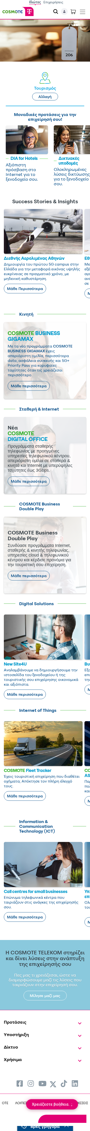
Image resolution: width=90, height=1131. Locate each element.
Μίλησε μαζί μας (45, 995)
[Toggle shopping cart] (73, 11)
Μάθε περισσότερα (29, 385)
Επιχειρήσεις (53, 2)
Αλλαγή (45, 96)
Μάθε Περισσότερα (25, 288)
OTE (5, 1103)
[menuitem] (20, 1083)
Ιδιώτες (35, 2)
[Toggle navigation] (82, 10)
